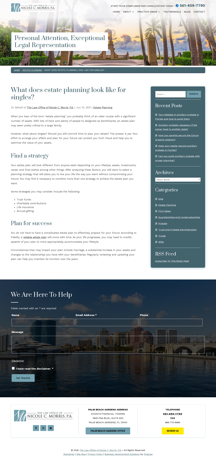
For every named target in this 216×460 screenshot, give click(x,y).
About (127, 12)
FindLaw (148, 454)
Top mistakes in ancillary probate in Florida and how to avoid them (177, 116)
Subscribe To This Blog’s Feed (172, 261)
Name (15, 315)
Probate (162, 223)
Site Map (81, 454)
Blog (187, 12)
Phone (144, 315)
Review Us (173, 431)
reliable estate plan (35, 237)
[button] (212, 442)
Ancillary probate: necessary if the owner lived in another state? (176, 127)
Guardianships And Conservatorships (179, 217)
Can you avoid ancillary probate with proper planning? (177, 158)
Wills (161, 241)
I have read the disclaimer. (34, 368)
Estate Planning (102, 107)
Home (116, 12)
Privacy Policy (95, 454)
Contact (199, 12)
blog (160, 198)
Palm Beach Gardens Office (108, 431)
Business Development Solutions (122, 454)
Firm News (164, 211)
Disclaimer (18, 360)
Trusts (162, 235)
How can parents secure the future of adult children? (177, 137)
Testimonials (172, 12)
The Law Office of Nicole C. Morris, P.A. (50, 107)
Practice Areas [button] (147, 12)
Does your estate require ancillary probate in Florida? (176, 148)
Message (17, 332)
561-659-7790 (192, 5)
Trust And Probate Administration (177, 229)
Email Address (86, 315)
